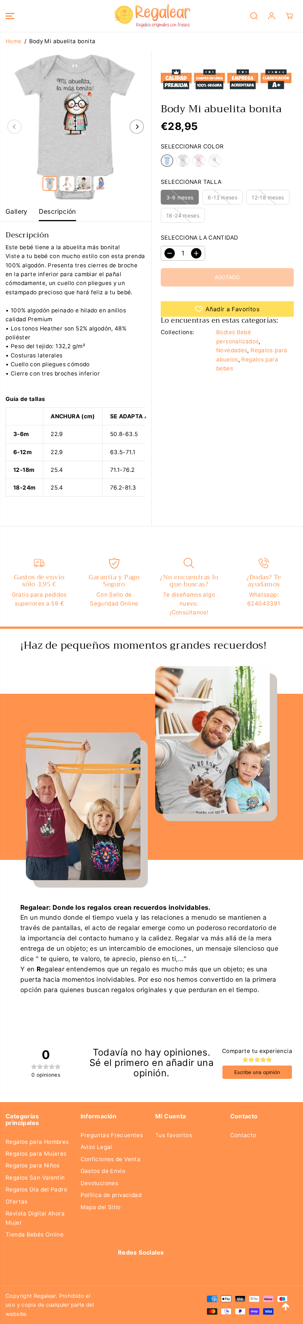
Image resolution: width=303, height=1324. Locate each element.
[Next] (137, 127)
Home (14, 41)
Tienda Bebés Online (35, 1234)
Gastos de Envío (103, 1170)
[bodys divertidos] (75, 126)
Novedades (231, 350)
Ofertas (17, 1201)
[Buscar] (254, 16)
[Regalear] (150, 15)
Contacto (243, 1135)
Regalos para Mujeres (36, 1153)
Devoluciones (100, 1183)
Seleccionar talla (191, 181)
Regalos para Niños (33, 1165)
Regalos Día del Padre (36, 1189)
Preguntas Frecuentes (112, 1135)
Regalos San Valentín (35, 1177)
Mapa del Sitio (101, 1207)
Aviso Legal (96, 1146)
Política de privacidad (111, 1194)
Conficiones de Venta (111, 1159)
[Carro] (289, 16)
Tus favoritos (173, 1135)
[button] (10, 16)
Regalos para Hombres (37, 1141)
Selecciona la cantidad (199, 237)
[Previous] (14, 127)
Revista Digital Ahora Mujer (35, 1218)
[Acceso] (271, 16)
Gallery (17, 211)
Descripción (57, 211)
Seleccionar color (192, 146)
